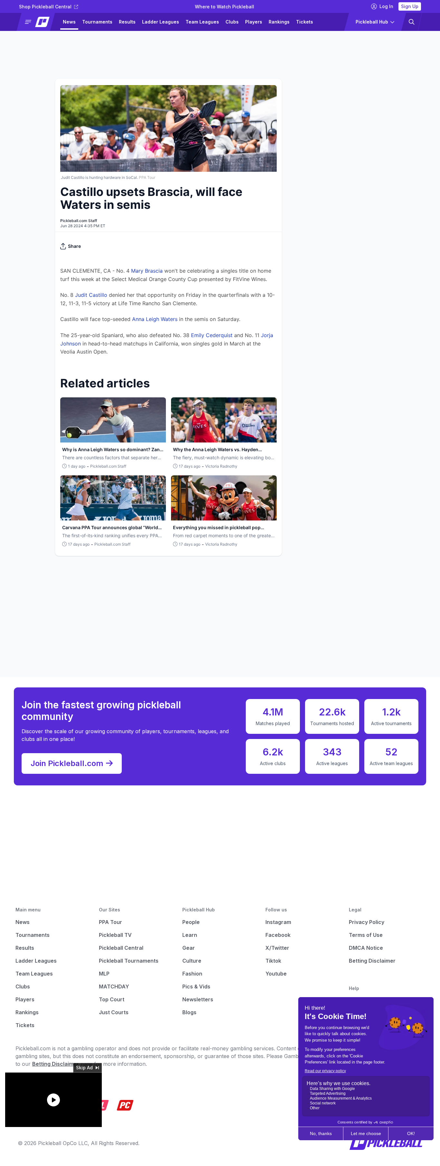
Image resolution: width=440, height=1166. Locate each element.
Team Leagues (202, 21)
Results (127, 21)
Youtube (276, 973)
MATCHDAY (114, 986)
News (69, 21)
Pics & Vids (196, 986)
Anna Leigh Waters (154, 319)
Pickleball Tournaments (128, 960)
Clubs (232, 21)
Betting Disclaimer (372, 960)
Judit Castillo (91, 295)
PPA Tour (110, 922)
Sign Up (409, 6)
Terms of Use (366, 935)
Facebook (278, 935)
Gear (188, 948)
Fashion (192, 973)
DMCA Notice (366, 948)
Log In (386, 6)
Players (253, 21)
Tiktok (273, 960)
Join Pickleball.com (67, 763)
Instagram (278, 922)
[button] (38, 22)
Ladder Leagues (160, 21)
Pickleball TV (115, 935)
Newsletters (197, 999)
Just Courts (114, 1012)
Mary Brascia (147, 270)
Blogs (189, 1012)
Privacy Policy (366, 922)
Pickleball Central (121, 948)
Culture (191, 960)
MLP (104, 973)
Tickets (304, 21)
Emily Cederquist (212, 335)
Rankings (279, 21)
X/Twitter (277, 948)
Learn (189, 935)
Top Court (111, 999)
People (191, 922)
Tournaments (97, 21)
